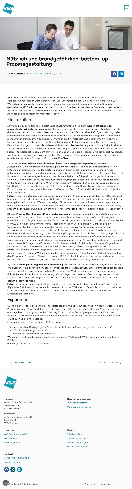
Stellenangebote (12, 443)
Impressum (105, 484)
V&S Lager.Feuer (75, 434)
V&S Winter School (76, 438)
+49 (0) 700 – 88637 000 (16, 458)
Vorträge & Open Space (79, 407)
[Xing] (12, 469)
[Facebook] (6, 469)
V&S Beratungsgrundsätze (17, 434)
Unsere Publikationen (77, 447)
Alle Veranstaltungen (77, 443)
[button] (114, 74)
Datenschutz (91, 484)
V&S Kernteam (11, 438)
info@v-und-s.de (12, 462)
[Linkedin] (19, 469)
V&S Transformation (77, 403)
